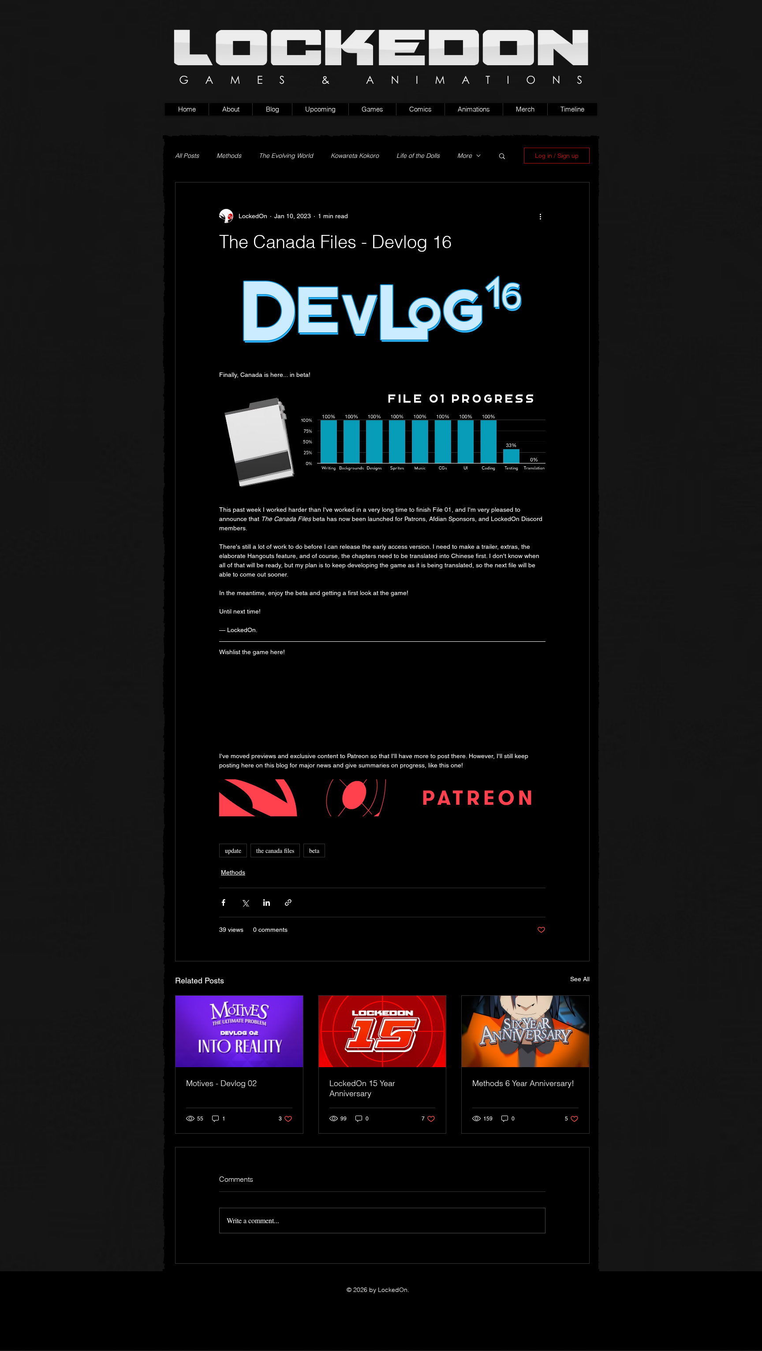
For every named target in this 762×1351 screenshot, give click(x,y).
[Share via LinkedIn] (266, 902)
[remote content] (382, 699)
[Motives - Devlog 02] (239, 1031)
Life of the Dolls (418, 156)
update (233, 850)
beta (314, 850)
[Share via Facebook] (223, 902)
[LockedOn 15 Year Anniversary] (382, 1031)
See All (580, 979)
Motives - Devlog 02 (221, 1083)
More (464, 156)
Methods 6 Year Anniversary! (523, 1083)
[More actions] (540, 216)
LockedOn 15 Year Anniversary (362, 1088)
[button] (372, 109)
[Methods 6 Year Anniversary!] (525, 1031)
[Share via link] (288, 902)
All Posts (187, 156)
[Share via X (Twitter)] (245, 902)
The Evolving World (286, 156)
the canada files (275, 850)
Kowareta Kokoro (355, 156)
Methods (229, 156)
